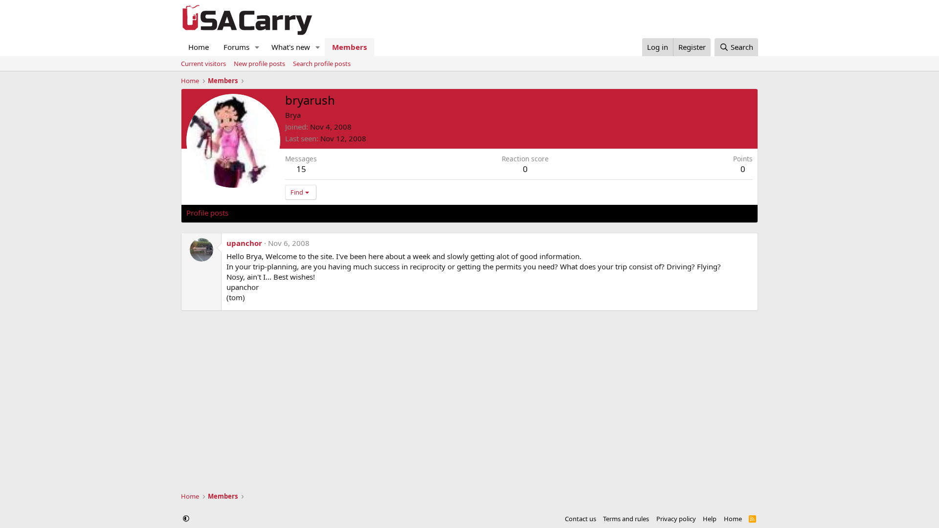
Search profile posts (322, 63)
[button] (257, 47)
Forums (236, 47)
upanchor (244, 243)
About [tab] (343, 213)
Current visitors (203, 63)
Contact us (580, 518)
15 (301, 169)
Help (709, 518)
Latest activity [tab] (261, 213)
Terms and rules (626, 518)
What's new (290, 47)
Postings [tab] (308, 213)
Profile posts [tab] (207, 213)
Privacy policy (676, 518)
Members (349, 47)
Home (198, 47)
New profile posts (259, 63)
